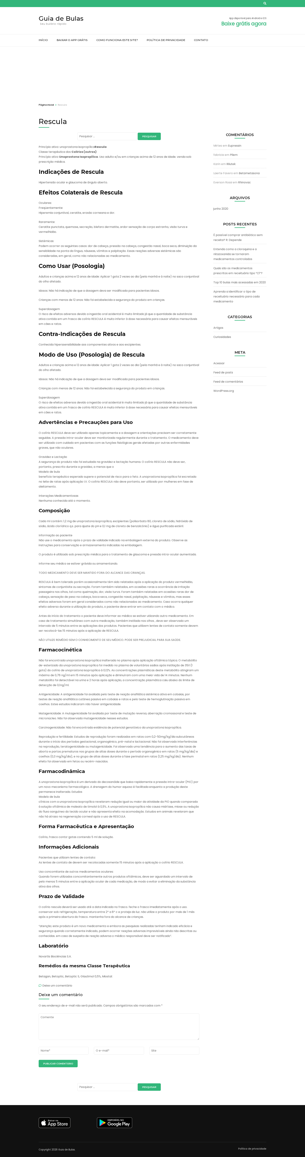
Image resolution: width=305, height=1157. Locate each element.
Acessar (219, 363)
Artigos (218, 328)
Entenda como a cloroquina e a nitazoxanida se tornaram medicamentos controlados (235, 254)
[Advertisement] (152, 73)
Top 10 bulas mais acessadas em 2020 (239, 282)
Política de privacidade (166, 40)
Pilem (234, 155)
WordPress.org (223, 391)
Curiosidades (222, 337)
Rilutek (231, 164)
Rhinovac (244, 182)
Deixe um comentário (57, 986)
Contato (201, 40)
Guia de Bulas (61, 18)
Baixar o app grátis (72, 40)
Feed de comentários (228, 382)
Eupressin (234, 146)
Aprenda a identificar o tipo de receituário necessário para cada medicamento (236, 296)
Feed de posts (223, 372)
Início (43, 40)
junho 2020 (220, 209)
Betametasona (249, 173)
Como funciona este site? (117, 40)
